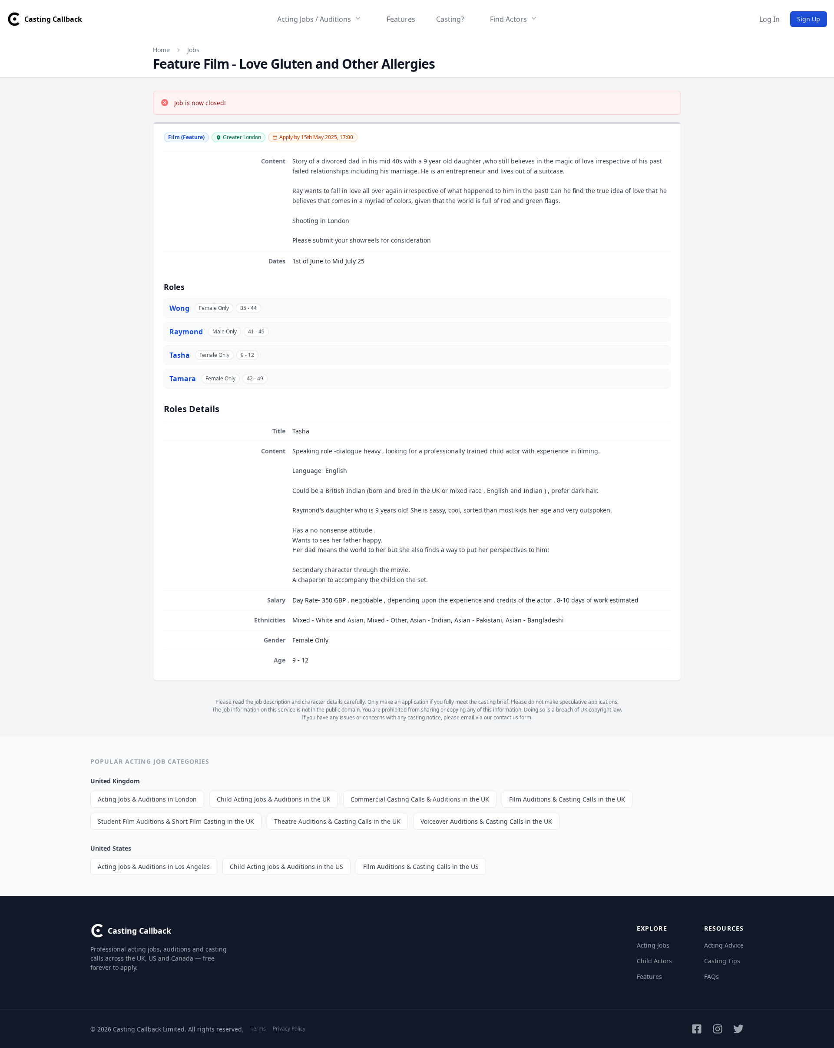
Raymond (186, 331)
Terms (258, 1028)
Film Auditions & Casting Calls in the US (421, 866)
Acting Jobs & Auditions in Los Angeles (154, 866)
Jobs (193, 50)
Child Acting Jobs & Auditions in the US (286, 866)
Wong (179, 308)
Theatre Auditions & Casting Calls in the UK (337, 821)
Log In (769, 19)
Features (401, 19)
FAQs (711, 976)
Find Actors (508, 19)
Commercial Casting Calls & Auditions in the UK (420, 799)
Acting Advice (724, 945)
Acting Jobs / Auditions (314, 19)
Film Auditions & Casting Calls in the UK (567, 799)
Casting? (450, 19)
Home (161, 50)
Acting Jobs (653, 945)
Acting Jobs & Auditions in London (147, 799)
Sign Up (808, 19)
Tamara (182, 378)
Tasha (179, 355)
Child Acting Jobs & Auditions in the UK (274, 799)
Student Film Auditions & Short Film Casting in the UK (176, 821)
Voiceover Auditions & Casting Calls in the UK (486, 821)
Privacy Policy (289, 1028)
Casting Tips (722, 961)
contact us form (512, 717)
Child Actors (654, 961)
